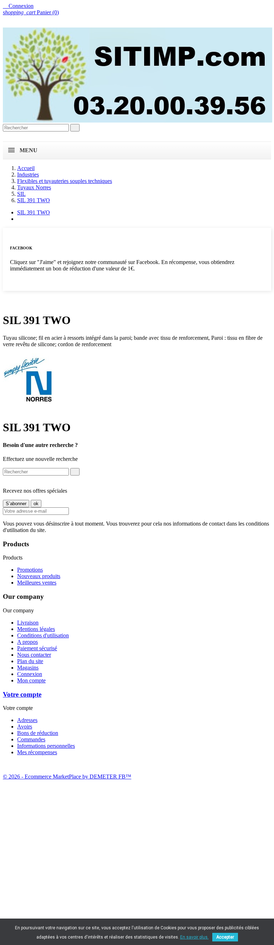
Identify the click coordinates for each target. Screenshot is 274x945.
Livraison (28, 623)
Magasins (28, 668)
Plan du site (30, 661)
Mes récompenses (37, 752)
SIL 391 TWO (33, 212)
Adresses (27, 720)
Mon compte (31, 680)
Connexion (29, 674)
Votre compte (22, 694)
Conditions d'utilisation (43, 635)
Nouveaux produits (38, 576)
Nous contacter (34, 655)
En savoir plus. (194, 937)
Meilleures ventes (36, 583)
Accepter (225, 937)
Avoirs (24, 726)
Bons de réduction (37, 733)
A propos (27, 642)
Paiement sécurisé (37, 648)
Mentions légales (36, 629)
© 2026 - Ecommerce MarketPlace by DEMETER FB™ (67, 777)
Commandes (31, 739)
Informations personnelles (46, 746)
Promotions (30, 570)
